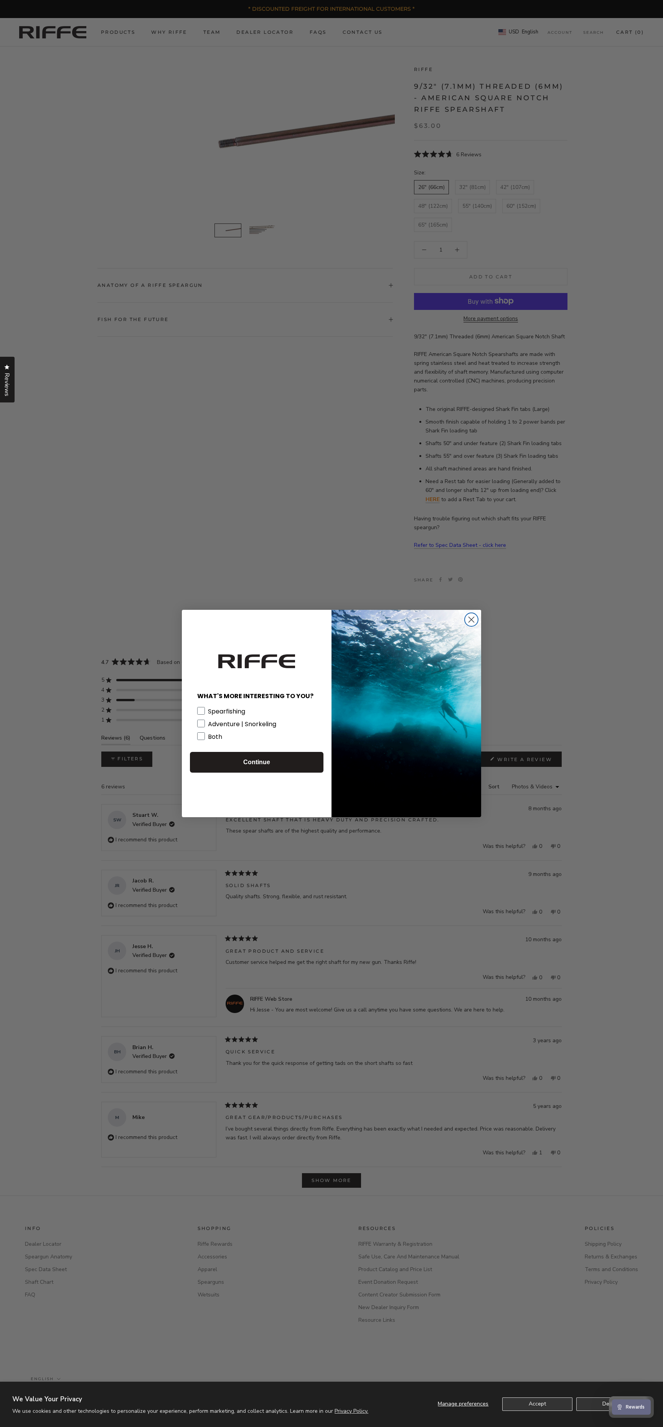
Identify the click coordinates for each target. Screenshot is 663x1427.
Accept (537, 1403)
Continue (256, 762)
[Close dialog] (471, 619)
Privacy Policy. (351, 1411)
